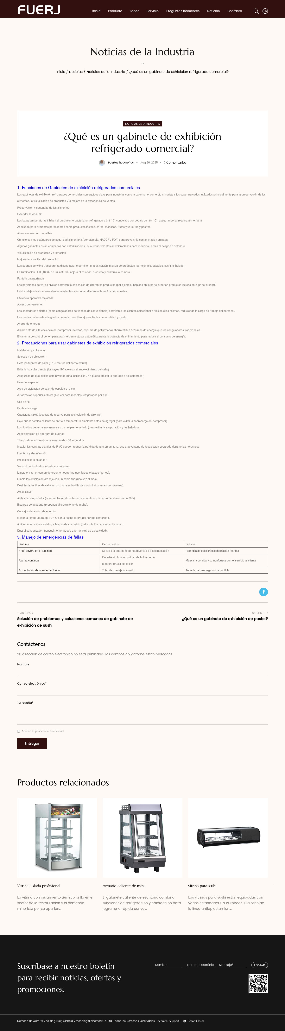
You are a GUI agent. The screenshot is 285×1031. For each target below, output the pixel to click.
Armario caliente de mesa (124, 885)
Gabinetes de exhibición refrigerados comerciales (94, 187)
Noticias (213, 11)
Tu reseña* (25, 703)
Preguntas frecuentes (183, 11)
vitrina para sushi (202, 885)
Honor (135, 17)
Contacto (234, 11)
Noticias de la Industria (218, 16)
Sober (134, 11)
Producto (115, 11)
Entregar (32, 743)
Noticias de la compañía (219, 17)
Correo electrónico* (32, 683)
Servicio (153, 11)
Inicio (96, 11)
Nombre (23, 664)
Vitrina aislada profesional (38, 885)
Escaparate (118, 17)
